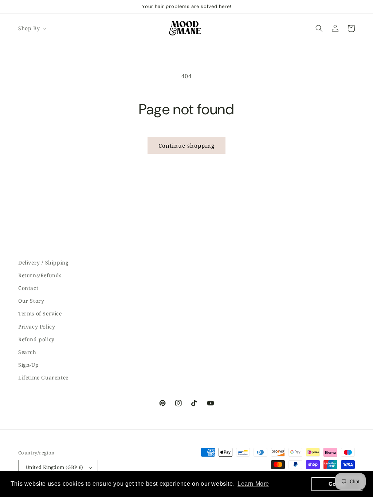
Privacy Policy (36, 326)
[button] (32, 28)
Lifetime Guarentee (43, 377)
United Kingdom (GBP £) (54, 467)
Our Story (31, 300)
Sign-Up (28, 364)
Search (27, 352)
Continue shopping (186, 145)
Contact (28, 288)
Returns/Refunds (40, 275)
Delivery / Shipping (43, 262)
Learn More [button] (253, 484)
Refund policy (36, 339)
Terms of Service (40, 313)
